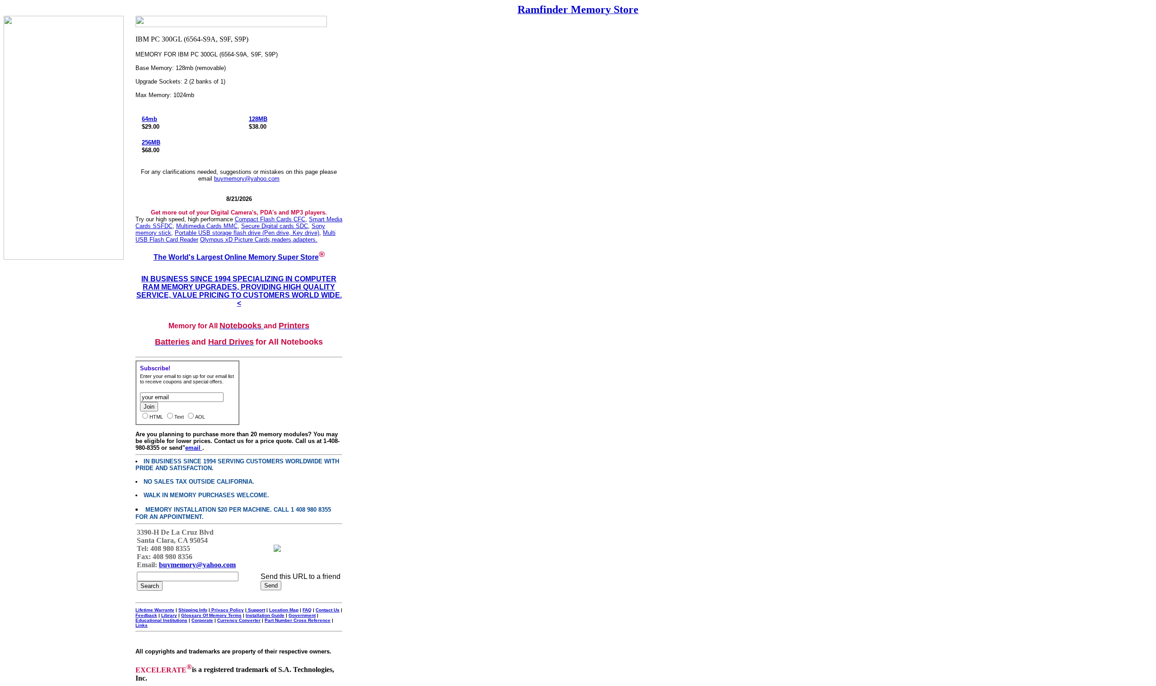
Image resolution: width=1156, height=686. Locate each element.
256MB (151, 142)
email (193, 447)
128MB (258, 119)
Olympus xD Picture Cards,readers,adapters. (258, 239)
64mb (149, 119)
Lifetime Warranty (154, 609)
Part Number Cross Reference (298, 620)
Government (302, 615)
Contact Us (328, 609)
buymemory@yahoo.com (247, 178)
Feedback (146, 615)
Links (141, 625)
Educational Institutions (161, 620)
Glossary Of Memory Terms (211, 615)
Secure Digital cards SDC (274, 226)
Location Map (283, 609)
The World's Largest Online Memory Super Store (236, 257)
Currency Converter (239, 620)
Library (169, 615)
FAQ (307, 609)
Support (256, 609)
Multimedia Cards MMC (207, 226)
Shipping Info (192, 609)
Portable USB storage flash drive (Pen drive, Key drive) (247, 232)
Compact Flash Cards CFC (270, 219)
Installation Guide (265, 615)
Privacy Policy (227, 609)
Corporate (202, 620)
